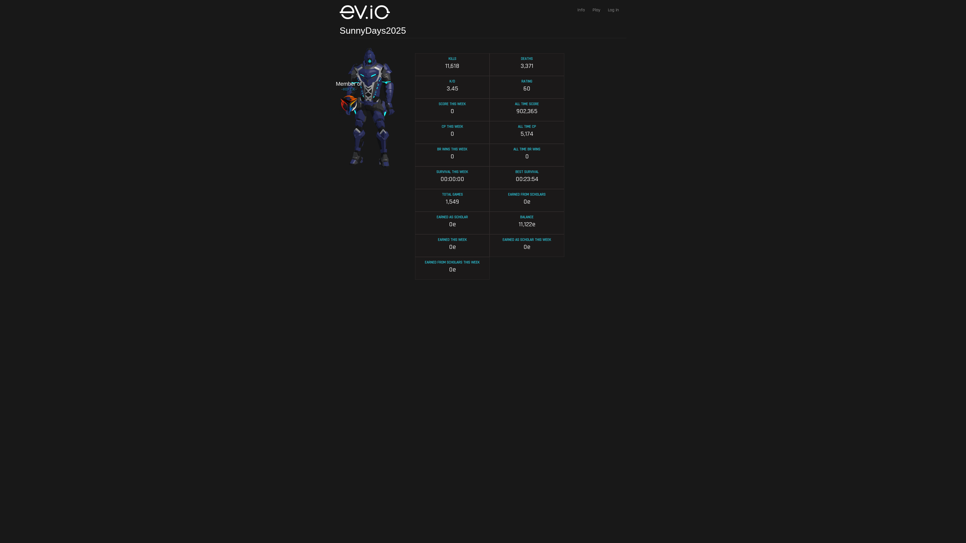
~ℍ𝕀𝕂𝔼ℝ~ (349, 89)
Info (581, 10)
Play (596, 10)
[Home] (367, 12)
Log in (613, 10)
